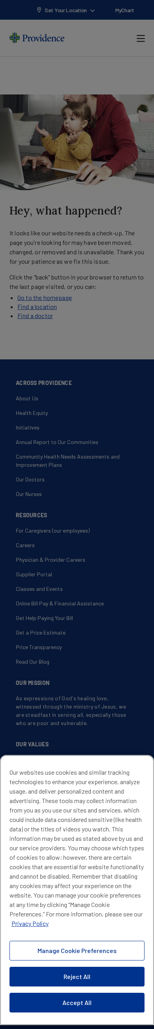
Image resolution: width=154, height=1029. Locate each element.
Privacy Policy (30, 923)
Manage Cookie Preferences (77, 950)
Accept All (77, 1002)
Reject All (77, 976)
